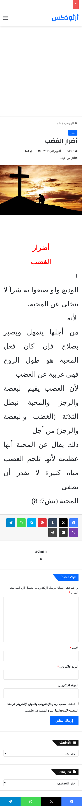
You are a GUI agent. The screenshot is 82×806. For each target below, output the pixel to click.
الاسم (74, 648)
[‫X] (63, 522)
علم (59, 123)
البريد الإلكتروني (68, 666)
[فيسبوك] (73, 522)
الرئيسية (69, 123)
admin (70, 151)
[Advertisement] (41, 69)
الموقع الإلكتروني (68, 685)
